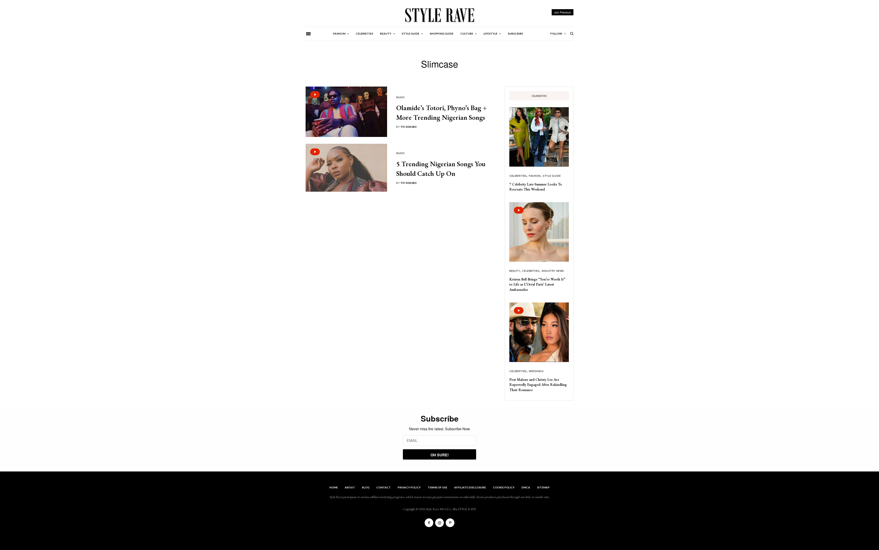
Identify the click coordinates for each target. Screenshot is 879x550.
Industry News (553, 270)
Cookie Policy (504, 487)
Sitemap (543, 487)
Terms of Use (437, 487)
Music (400, 97)
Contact (383, 487)
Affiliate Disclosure (470, 487)
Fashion (535, 175)
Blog (365, 487)
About (350, 487)
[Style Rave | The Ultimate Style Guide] (439, 15)
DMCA (525, 487)
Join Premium (562, 12)
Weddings (536, 371)
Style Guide (552, 175)
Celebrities (518, 175)
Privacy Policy (409, 487)
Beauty (514, 270)
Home (333, 487)
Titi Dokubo (409, 126)
